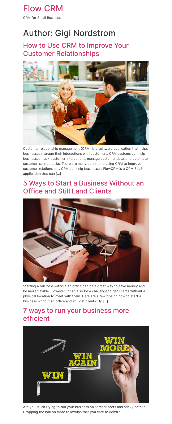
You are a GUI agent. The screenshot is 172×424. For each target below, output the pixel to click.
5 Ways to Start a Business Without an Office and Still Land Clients (83, 187)
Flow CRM (43, 8)
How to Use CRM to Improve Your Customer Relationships (76, 49)
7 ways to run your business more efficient (76, 314)
